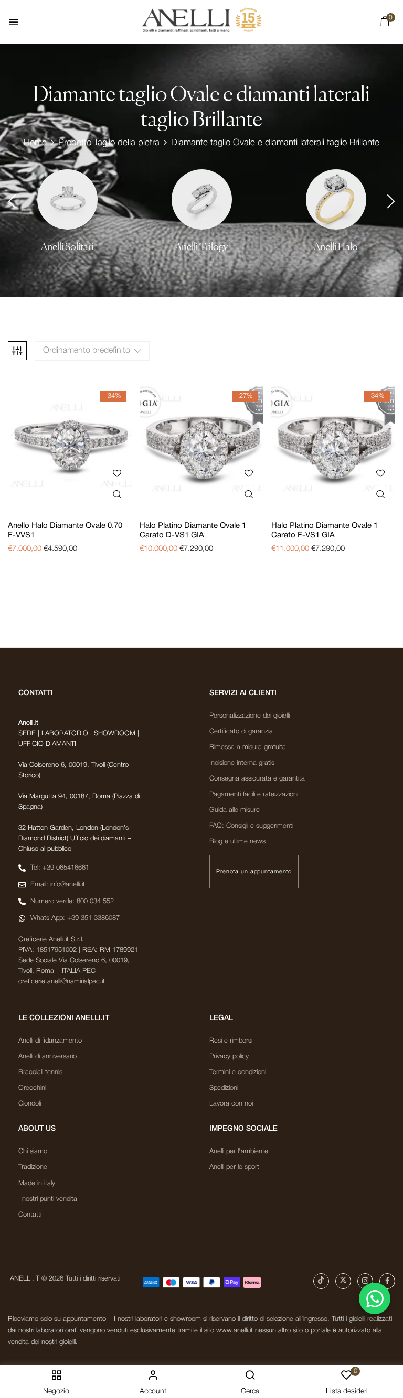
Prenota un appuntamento (254, 871)
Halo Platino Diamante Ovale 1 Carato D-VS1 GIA (193, 530)
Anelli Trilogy (201, 247)
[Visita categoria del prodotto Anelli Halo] (336, 199)
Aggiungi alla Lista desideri (117, 473)
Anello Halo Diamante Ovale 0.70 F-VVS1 (65, 530)
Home (35, 143)
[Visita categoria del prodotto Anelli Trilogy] (202, 199)
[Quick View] (117, 494)
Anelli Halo (336, 247)
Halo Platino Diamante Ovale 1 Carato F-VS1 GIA (324, 530)
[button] (384, 23)
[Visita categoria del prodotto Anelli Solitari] (67, 199)
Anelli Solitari (67, 247)
